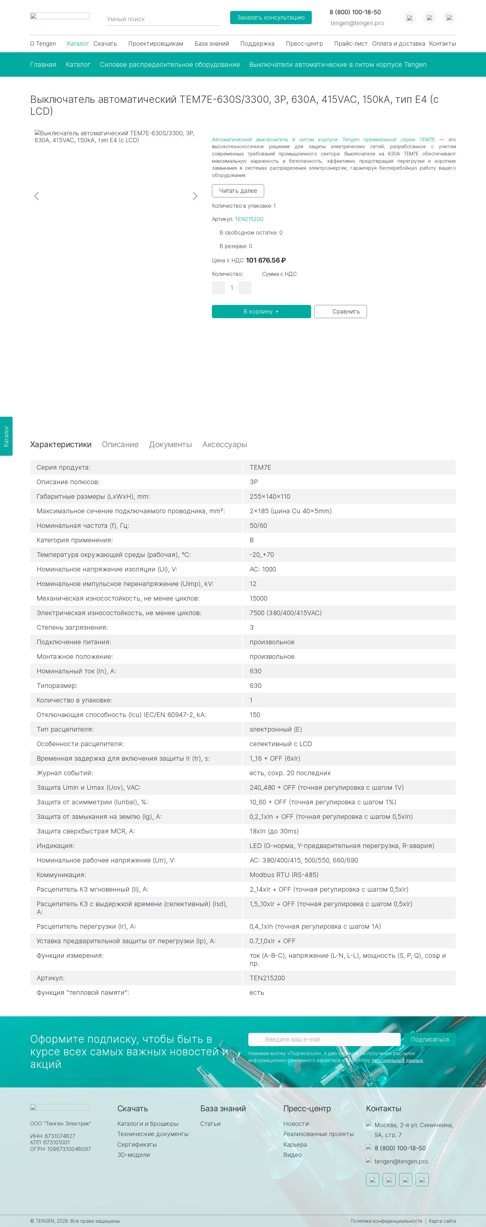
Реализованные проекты (318, 1133)
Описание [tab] (120, 444)
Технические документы (152, 1133)
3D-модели (133, 1154)
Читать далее (238, 190)
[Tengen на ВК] (389, 1179)
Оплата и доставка (398, 43)
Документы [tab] (170, 444)
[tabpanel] (243, 724)
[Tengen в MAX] (422, 1179)
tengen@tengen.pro (357, 23)
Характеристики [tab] (60, 444)
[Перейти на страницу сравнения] (409, 17)
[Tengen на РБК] (405, 1179)
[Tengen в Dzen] (372, 1179)
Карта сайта (442, 1221)
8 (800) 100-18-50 (400, 1148)
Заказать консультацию (271, 17)
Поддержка (257, 43)
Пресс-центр (304, 43)
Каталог (78, 43)
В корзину (258, 311)
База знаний (212, 43)
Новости (296, 1123)
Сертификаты (137, 1144)
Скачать (105, 43)
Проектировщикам (155, 43)
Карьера (295, 1144)
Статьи (210, 1123)
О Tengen (43, 43)
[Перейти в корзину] (449, 17)
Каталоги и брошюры (147, 1123)
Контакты (442, 43)
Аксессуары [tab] (224, 444)
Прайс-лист (351, 43)
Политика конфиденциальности (386, 1221)
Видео (292, 1154)
